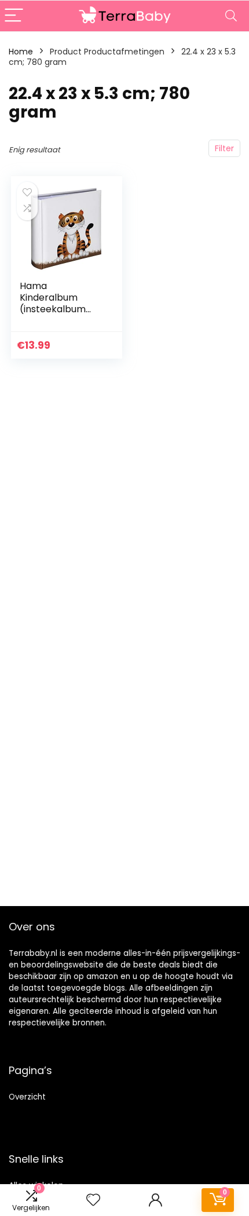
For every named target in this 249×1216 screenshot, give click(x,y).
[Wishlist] (93, 1200)
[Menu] (14, 16)
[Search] (231, 16)
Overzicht (27, 1096)
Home (21, 51)
